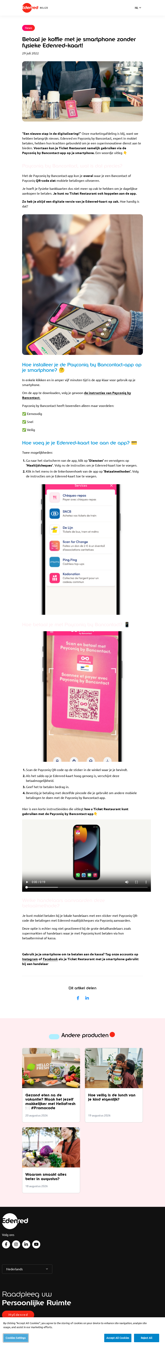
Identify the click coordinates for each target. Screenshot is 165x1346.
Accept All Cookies (117, 1337)
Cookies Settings (16, 1337)
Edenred (30, 8)
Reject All (146, 1337)
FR (136, 13)
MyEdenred (18, 1314)
